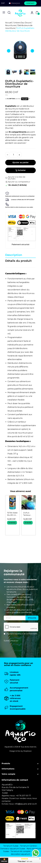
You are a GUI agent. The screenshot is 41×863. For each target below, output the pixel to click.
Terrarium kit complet (20, 851)
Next (32, 51)
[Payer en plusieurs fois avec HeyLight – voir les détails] (29, 99)
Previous (8, 51)
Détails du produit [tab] (18, 260)
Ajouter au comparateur (19, 182)
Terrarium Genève (28, 846)
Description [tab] (13, 255)
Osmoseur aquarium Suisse (12, 849)
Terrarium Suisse (10, 846)
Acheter (22, 170)
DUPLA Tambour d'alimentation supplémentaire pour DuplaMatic (28, 514)
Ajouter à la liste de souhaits (16, 178)
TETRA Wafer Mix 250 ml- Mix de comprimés (12, 514)
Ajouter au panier (20, 162)
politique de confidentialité (26, 634)
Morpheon (27, 751)
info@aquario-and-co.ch (26, 804)
